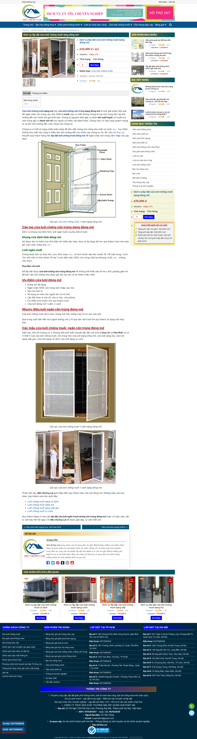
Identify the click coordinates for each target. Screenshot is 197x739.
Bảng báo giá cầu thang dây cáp (60, 634)
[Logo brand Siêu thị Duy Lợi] (32, 13)
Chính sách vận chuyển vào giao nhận (18, 647)
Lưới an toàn (137, 156)
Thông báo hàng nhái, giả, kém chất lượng (20, 668)
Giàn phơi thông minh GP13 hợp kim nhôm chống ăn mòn (158, 54)
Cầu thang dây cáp (143, 24)
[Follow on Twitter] (53, 563)
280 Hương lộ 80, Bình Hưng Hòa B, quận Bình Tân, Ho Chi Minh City (113, 635)
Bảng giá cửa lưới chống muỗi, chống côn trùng (66, 652)
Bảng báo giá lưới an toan (57, 643)
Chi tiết (26, 93)
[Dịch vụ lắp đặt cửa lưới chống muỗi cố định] (40, 589)
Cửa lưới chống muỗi (119, 24)
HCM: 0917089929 (12, 729)
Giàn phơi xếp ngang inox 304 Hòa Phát (43, 527)
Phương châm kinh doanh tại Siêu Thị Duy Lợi (22, 664)
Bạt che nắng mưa (45, 24)
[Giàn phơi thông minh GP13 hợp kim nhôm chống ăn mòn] (137, 57)
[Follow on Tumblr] (62, 563)
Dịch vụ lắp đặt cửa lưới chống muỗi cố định (40, 606)
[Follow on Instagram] (67, 563)
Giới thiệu (163, 2)
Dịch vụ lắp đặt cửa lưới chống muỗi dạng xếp (117, 606)
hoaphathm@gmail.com (103, 718)
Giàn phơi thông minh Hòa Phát (145, 147)
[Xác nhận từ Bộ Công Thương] (98, 730)
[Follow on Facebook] (48, 563)
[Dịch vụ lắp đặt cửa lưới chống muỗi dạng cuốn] (79, 589)
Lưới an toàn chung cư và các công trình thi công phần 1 (157, 113)
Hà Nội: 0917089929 (13, 723)
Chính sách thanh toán (12, 660)
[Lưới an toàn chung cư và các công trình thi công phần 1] (137, 114)
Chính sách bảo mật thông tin (15, 655)
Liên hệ (172, 2)
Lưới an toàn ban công (95, 24)
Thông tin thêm (39, 93)
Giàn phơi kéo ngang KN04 (113, 527)
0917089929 (105, 641)
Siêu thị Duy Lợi (116, 132)
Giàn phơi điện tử (139, 142)
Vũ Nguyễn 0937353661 (118, 737)
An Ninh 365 (51, 678)
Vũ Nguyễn (83, 81)
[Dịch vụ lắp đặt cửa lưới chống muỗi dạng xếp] (117, 589)
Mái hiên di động (139, 178)
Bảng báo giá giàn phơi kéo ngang (61, 638)
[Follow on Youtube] (72, 563)
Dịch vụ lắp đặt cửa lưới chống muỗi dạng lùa (156, 606)
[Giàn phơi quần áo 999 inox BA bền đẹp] (137, 44)
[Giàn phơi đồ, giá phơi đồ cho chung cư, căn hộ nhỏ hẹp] (137, 101)
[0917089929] (191, 706)
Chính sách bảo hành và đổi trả (15, 651)
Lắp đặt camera (53, 682)
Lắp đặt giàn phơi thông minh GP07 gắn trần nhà (157, 67)
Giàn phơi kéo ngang (141, 138)
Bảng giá (159, 24)
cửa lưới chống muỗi (68, 221)
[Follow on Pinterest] (58, 563)
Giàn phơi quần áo (140, 134)
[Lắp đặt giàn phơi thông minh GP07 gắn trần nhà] (137, 70)
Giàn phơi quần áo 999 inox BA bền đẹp (157, 41)
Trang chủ (28, 24)
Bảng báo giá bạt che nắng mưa (60, 647)
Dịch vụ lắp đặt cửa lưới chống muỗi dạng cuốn (79, 606)
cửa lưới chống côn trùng (71, 111)
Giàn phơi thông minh (69, 24)
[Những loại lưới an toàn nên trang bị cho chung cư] (137, 89)
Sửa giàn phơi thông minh (143, 151)
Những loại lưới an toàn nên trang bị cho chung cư (159, 87)
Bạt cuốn (136, 173)
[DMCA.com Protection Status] (136, 737)
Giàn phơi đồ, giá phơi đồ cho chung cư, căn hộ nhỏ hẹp (157, 100)
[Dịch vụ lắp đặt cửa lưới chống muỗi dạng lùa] (156, 589)
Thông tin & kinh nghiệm (143, 186)
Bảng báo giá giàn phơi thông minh (61, 656)
